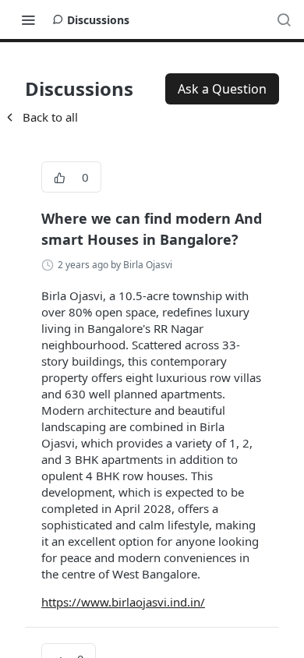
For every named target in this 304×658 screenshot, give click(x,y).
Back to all (40, 117)
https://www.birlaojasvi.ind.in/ (123, 602)
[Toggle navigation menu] (28, 19)
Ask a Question (222, 88)
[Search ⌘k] (283, 19)
